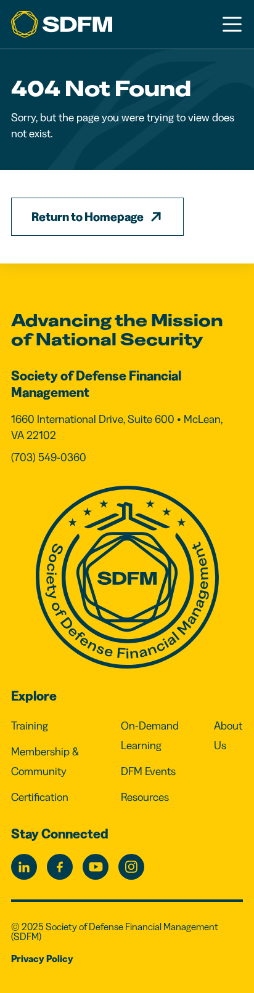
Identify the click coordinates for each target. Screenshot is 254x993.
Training (29, 726)
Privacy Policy (42, 958)
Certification (39, 797)
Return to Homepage (87, 216)
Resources (145, 797)
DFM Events (148, 771)
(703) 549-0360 (48, 457)
